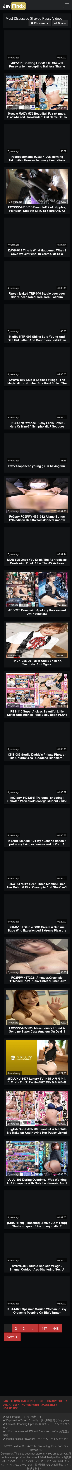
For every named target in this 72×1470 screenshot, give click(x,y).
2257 (16, 1404)
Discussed (42, 23)
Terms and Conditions (27, 1401)
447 (44, 1328)
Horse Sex (10, 1408)
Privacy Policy (56, 1401)
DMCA (7, 1404)
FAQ (5, 1401)
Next (11, 1336)
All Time (61, 23)
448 (56, 1328)
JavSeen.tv (49, 1404)
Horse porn (30, 1404)
